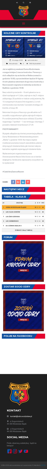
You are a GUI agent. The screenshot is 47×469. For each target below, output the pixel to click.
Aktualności (13, 63)
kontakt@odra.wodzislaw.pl (21, 416)
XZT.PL (43, 465)
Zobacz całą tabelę (23, 230)
